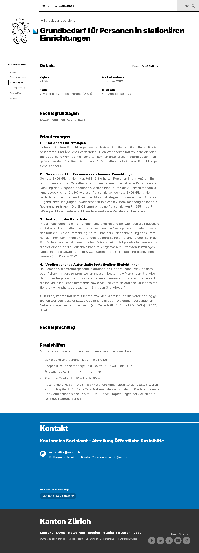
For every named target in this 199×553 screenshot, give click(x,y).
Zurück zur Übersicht (59, 20)
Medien (94, 532)
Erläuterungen (16, 82)
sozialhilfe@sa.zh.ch (64, 452)
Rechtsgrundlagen (18, 77)
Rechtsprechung (17, 88)
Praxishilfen (15, 93)
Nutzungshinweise (127, 538)
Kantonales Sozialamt (58, 496)
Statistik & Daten (116, 532)
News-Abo (76, 532)
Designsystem (76, 538)
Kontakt (13, 98)
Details (13, 72)
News (60, 532)
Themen (45, 5)
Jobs (137, 532)
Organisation (64, 5)
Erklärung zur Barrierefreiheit (100, 538)
